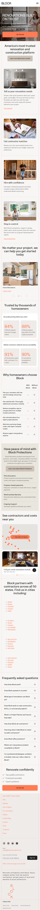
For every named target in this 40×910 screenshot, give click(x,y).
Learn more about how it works (20, 58)
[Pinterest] (17, 843)
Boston (10, 604)
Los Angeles (12, 627)
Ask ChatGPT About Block (11, 796)
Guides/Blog (7, 818)
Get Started (20, 34)
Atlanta (10, 602)
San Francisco (12, 658)
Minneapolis (12, 629)
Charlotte (11, 606)
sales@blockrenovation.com (12, 850)
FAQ (4, 800)
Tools (4, 826)
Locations (6, 830)
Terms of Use (6, 905)
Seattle (10, 665)
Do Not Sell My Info (25, 905)
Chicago (10, 609)
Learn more (7, 291)
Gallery (5, 815)
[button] (12, 891)
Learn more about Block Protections (20, 469)
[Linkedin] (12, 843)
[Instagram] (8, 843)
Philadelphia (12, 641)
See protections (9, 239)
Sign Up (32, 858)
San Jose (10, 660)
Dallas (10, 611)
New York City (12, 639)
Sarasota (10, 662)
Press (4, 833)
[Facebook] (4, 843)
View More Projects (21, 537)
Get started (8, 108)
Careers (5, 822)
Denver (10, 623)
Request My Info (7, 908)
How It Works (7, 807)
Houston (10, 625)
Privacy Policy (14, 905)
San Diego (11, 648)
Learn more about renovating (10, 855)
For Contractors (8, 811)
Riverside (10, 646)
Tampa (10, 667)
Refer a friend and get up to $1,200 (14, 864)
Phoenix (10, 644)
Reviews (5, 803)
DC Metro (11, 621)
